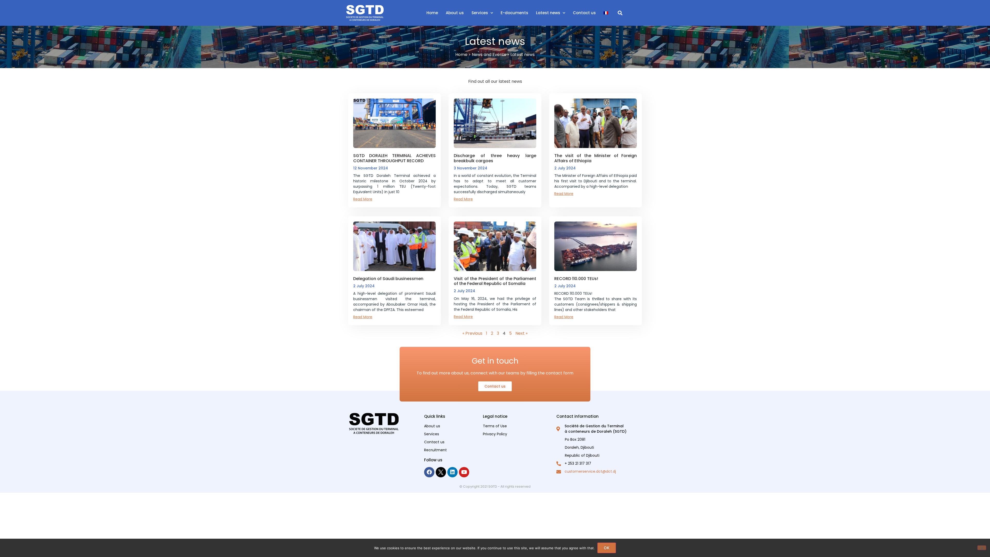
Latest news (548, 12)
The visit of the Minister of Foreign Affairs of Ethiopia (595, 158)
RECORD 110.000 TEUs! (576, 279)
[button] (620, 13)
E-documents (514, 12)
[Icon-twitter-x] (441, 472)
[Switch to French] (606, 13)
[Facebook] (429, 472)
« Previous (472, 333)
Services (480, 12)
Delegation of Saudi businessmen (388, 279)
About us (455, 12)
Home (432, 12)
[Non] (981, 547)
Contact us (584, 12)
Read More (362, 199)
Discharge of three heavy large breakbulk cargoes (495, 158)
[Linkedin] (452, 472)
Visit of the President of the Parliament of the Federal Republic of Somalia (495, 281)
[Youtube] (464, 472)
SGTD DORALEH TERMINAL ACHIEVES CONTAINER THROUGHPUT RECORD (394, 158)
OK (606, 547)
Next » (521, 333)
